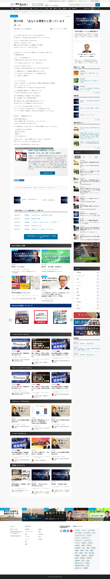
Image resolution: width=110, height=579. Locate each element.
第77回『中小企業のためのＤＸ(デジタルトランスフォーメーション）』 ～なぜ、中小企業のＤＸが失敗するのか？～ (90, 190)
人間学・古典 (69, 509)
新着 (12, 8)
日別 (77, 157)
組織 (51, 8)
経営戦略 (77, 560)
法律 (86, 553)
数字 (47, 8)
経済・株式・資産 (4, 509)
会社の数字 (77, 548)
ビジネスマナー (85, 538)
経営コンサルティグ (84, 1)
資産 (31, 8)
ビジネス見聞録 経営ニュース (20, 488)
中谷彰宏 (77, 545)
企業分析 (89, 545)
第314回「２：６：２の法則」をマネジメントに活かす (89, 199)
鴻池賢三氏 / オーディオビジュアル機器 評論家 (90, 215)
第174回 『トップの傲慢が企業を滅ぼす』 (89, 220)
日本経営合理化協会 (95, 1)
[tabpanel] (21, 318)
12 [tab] (52, 329)
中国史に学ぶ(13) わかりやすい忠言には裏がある (90, 237)
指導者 (82, 550)
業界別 (55, 8)
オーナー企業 (91, 530)
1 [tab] (27, 329)
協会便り (74, 8)
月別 (84, 157)
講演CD (87, 563)
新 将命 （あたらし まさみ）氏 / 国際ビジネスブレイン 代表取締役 (42, 493)
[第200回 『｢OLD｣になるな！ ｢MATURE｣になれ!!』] (41, 474)
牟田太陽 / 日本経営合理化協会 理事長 (87, 201)
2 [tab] (29, 329)
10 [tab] (47, 329)
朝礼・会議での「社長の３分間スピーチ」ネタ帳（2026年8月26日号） (41, 355)
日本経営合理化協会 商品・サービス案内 (57, 1)
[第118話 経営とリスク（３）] (11, 514)
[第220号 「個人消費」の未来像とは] (56, 256)
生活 (69, 8)
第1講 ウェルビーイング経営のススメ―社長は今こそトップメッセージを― (89, 172)
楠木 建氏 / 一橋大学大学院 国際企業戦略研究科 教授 (89, 166)
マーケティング (24, 8)
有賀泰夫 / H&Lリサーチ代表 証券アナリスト (89, 232)
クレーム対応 (87, 532)
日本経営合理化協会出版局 (47, 300)
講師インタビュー (79, 563)
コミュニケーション (80, 535)
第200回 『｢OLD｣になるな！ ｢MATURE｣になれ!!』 (40, 484)
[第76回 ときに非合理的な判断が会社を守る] (21, 410)
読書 (88, 560)
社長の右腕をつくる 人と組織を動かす (23, 28)
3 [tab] (32, 329)
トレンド (42, 8)
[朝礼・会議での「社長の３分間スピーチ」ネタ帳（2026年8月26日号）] (41, 344)
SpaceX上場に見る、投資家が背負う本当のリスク (20, 354)
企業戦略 (17, 8)
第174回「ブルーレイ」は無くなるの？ (88, 213)
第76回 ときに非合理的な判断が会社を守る (21, 420)
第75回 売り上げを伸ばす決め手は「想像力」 (60, 420)
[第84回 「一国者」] (77, 514)
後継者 (76, 550)
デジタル (89, 535)
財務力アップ (78, 568)
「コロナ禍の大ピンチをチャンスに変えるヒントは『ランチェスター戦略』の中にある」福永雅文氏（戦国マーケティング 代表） (55, 294)
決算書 (81, 553)
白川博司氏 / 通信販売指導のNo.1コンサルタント (52, 271)
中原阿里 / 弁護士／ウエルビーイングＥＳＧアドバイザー (90, 175)
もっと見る (96, 92)
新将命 (65, 28)
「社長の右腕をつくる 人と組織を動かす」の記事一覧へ (41, 236)
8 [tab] (43, 329)
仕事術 (83, 545)
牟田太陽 (77, 555)
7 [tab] (41, 329)
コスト (93, 532)
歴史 (76, 553)
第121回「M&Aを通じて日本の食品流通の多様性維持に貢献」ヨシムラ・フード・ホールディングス (90, 229)
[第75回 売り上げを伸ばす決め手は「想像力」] (60, 410)
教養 (24, 509)
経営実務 (89, 558)
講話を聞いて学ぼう (80, 565)
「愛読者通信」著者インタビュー (50, 298)
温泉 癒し (91, 553)
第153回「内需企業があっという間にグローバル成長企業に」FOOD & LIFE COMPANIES (40, 421)
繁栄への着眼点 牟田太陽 (19, 424)
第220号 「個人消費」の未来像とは (52, 266)
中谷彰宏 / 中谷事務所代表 (40, 460)
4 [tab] (34, 329)
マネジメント (14, 16)
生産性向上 (84, 555)
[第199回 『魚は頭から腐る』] (60, 474)
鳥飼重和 (86, 568)
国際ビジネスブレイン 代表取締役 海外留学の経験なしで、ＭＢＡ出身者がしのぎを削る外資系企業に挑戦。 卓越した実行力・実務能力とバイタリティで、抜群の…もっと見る (87, 61)
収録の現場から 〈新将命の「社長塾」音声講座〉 (21, 484)
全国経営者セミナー (72, 1)
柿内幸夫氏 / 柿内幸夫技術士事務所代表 (88, 209)
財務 (88, 565)
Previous (10, 320)
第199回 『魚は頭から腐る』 (59, 484)
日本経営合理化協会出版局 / (85, 184)
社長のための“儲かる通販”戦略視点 (50, 269)
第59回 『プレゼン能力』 (18, 266)
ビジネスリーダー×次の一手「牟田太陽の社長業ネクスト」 (61, 358)
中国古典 (84, 543)
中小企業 (90, 543)
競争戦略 (83, 558)
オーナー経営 (78, 532)
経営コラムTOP (14, 529)
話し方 (83, 560)
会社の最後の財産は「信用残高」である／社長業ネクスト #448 (60, 354)
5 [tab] (36, 329)
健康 (88, 548)
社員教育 (91, 555)
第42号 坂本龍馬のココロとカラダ (21, 292)
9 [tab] (45, 329)
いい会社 (77, 530)
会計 (84, 548)
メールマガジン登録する (87, 258)
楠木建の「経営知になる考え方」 (20, 357)
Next (71, 320)
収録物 (96, 157)
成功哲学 (64, 8)
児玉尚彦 (93, 548)
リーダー (36, 8)
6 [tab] (38, 329)
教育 (60, 8)
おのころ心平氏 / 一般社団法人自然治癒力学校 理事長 (24, 298)
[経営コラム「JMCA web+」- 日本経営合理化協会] (20, 4)
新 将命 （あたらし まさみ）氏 (30, 187)
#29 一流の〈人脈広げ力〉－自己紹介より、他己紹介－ (40, 453)
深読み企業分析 (36, 426)
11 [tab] (50, 329)
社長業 (76, 558)
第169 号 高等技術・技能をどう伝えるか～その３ (90, 207)
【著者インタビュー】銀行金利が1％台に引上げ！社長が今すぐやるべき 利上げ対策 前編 (90, 181)
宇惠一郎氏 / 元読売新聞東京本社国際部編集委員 (90, 239)
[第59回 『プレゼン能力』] (26, 256)
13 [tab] (54, 329)
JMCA (54, 576)
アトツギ (84, 530)
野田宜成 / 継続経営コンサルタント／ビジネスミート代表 (90, 193)
